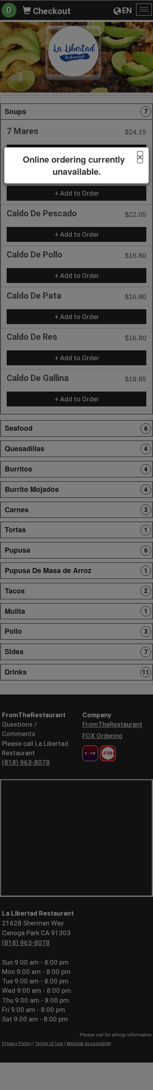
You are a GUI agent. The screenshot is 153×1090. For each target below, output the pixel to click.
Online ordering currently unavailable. (74, 165)
